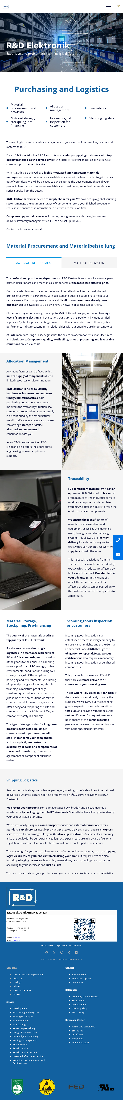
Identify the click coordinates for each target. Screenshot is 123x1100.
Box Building (78, 1000)
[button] (108, 6)
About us (17, 978)
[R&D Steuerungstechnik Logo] (6, 7)
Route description (81, 978)
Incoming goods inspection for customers (61, 122)
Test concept (78, 1012)
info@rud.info (18, 937)
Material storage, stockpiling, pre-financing (23, 122)
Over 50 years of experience (28, 974)
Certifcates (77, 1034)
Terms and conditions (83, 1026)
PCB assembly (20, 1020)
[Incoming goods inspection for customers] (48, 122)
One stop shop (79, 1008)
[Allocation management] (48, 108)
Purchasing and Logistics (26, 1012)
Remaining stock (80, 1042)
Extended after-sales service (28, 1056)
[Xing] (69, 952)
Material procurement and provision (23, 108)
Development (20, 1008)
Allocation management (60, 108)
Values (16, 986)
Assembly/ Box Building (25, 1036)
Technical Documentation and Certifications (29, 1062)
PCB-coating (19, 1024)
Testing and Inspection (25, 1040)
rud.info (17, 940)
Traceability (97, 108)
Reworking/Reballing (24, 1028)
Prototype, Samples (23, 1016)
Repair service (20, 1048)
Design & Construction (25, 1032)
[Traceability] (87, 108)
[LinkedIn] (76, 952)
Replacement (20, 1044)
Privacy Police (47, 945)
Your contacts (79, 974)
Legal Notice (61, 945)
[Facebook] (46, 952)
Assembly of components (85, 996)
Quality (16, 982)
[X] (54, 952)
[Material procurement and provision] (8, 108)
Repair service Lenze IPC (26, 1052)
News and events (22, 990)
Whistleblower (75, 945)
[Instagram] (61, 952)
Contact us (77, 982)
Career (16, 994)
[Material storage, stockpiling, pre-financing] (8, 122)
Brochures (77, 1030)
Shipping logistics (101, 118)
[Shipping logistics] (87, 118)
